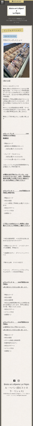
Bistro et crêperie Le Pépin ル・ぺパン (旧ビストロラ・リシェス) (16, 387)
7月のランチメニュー (12, 40)
